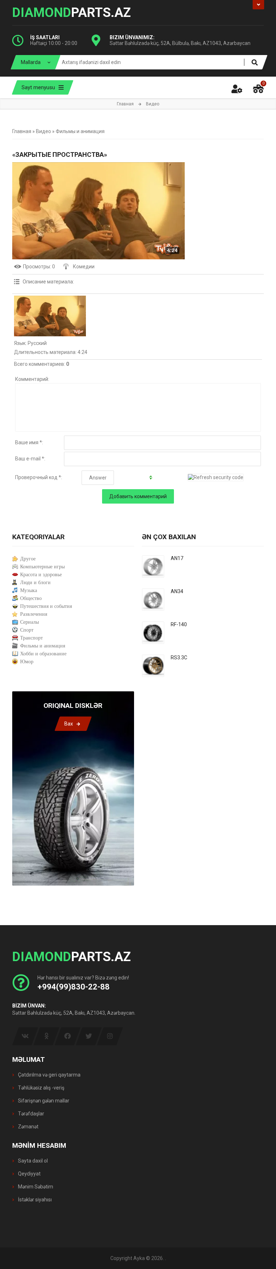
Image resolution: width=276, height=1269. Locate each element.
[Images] (50, 316)
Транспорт (31, 638)
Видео (43, 131)
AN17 (177, 558)
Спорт (26, 630)
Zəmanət (27, 1126)
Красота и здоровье (41, 574)
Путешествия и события (46, 606)
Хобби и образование (43, 653)
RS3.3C (179, 657)
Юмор (26, 661)
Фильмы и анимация (80, 131)
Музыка (28, 590)
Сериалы (29, 622)
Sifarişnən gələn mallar (43, 1101)
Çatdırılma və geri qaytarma (48, 1075)
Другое (28, 558)
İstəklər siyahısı (34, 1199)
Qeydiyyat (29, 1174)
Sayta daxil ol (32, 1161)
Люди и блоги (35, 582)
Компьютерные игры (42, 566)
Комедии (84, 266)
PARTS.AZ (71, 12)
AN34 (177, 591)
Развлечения (33, 614)
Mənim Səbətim (35, 1187)
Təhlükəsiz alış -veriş (40, 1088)
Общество (31, 598)
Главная (125, 103)
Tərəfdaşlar (30, 1113)
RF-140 (179, 624)
